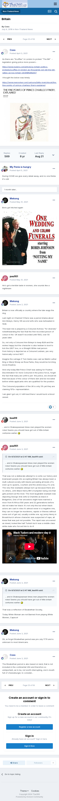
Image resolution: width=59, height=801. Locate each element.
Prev (9, 39)
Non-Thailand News (24, 29)
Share (15, 763)
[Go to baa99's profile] (5, 420)
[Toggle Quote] (6, 456)
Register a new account (29, 727)
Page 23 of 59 (29, 39)
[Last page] (55, 39)
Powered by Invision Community (29, 797)
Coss (7, 26)
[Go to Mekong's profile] (5, 200)
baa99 (13, 418)
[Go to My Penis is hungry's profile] (5, 169)
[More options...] (54, 51)
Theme (23, 791)
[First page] (4, 39)
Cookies (35, 791)
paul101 (14, 276)
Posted (18, 53)
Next (49, 39)
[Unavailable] (29, 115)
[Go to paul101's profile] (5, 278)
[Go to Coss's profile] (5, 52)
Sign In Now (29, 746)
